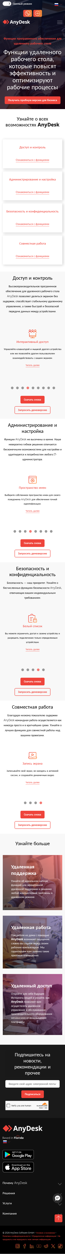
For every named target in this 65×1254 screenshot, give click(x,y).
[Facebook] (25, 1246)
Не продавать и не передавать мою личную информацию (31, 1238)
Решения (9, 1193)
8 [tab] (49, 388)
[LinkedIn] (32, 1246)
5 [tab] (33, 388)
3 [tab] (23, 388)
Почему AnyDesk (15, 1183)
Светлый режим (22, 4)
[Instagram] (17, 1246)
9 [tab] (54, 388)
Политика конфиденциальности (16, 1236)
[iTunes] (32, 1167)
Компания (10, 1213)
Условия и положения (45, 1232)
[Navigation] (59, 23)
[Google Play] (32, 1154)
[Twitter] (53, 1246)
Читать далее (33, 365)
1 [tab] (12, 388)
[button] (57, 1198)
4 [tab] (28, 388)
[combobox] (58, 4)
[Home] (16, 23)
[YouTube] (39, 1246)
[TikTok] (60, 1246)
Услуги (7, 1203)
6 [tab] (38, 388)
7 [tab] (44, 388)
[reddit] (46, 1246)
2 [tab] (18, 388)
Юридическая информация (44, 1236)
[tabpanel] (32, 348)
